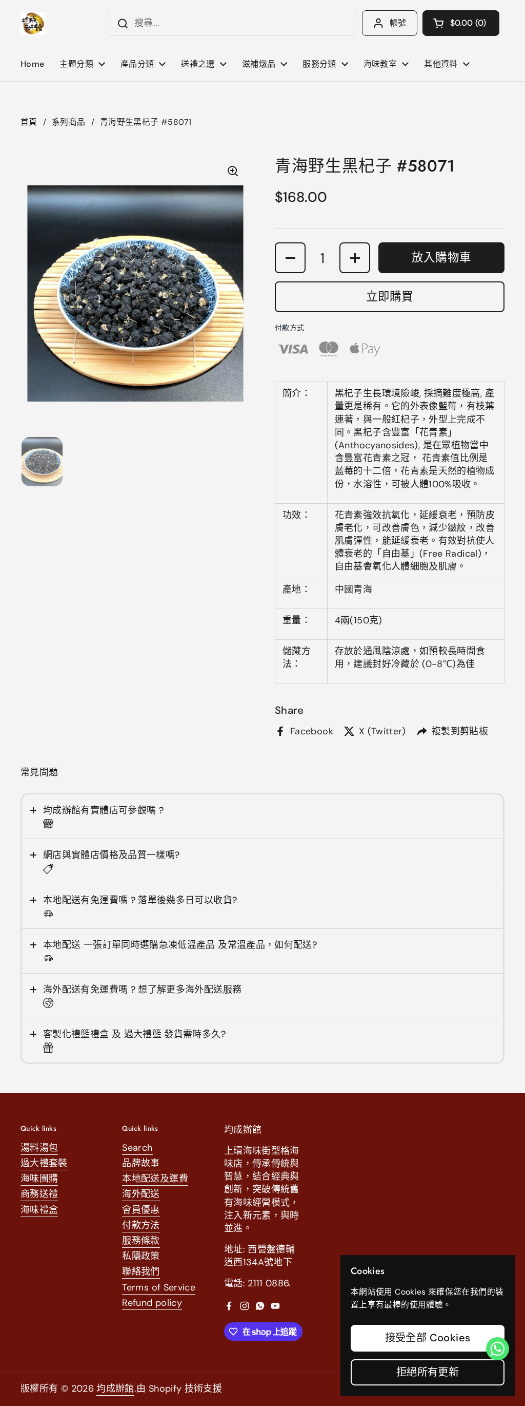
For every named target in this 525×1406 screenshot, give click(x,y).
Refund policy (152, 1303)
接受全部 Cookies (428, 1337)
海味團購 (39, 1178)
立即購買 (389, 296)
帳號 (398, 22)
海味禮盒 (39, 1210)
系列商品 (68, 122)
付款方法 (140, 1225)
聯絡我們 (140, 1271)
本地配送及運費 (155, 1178)
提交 (119, 23)
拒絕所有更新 (427, 1372)
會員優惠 (140, 1210)
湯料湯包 (39, 1148)
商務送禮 (39, 1194)
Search (137, 1148)
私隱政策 (140, 1256)
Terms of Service (158, 1287)
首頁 (29, 122)
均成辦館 (115, 1388)
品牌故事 (140, 1163)
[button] (460, 23)
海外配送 (140, 1194)
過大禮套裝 (44, 1163)
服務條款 (140, 1240)
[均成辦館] (33, 23)
